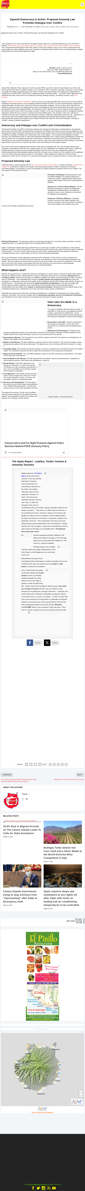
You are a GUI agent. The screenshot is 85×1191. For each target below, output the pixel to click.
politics (63, 27)
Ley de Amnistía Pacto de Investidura (45, 165)
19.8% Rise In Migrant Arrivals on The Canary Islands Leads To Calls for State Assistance (22, 830)
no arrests (29, 610)
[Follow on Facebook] (30, 643)
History (52, 27)
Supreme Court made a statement (19, 101)
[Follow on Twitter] (47, 643)
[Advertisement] (42, 224)
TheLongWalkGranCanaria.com (38, 1184)
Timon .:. (17, 27)
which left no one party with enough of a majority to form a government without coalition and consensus (44, 45)
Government (45, 27)
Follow (37, 643)
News (58, 27)
